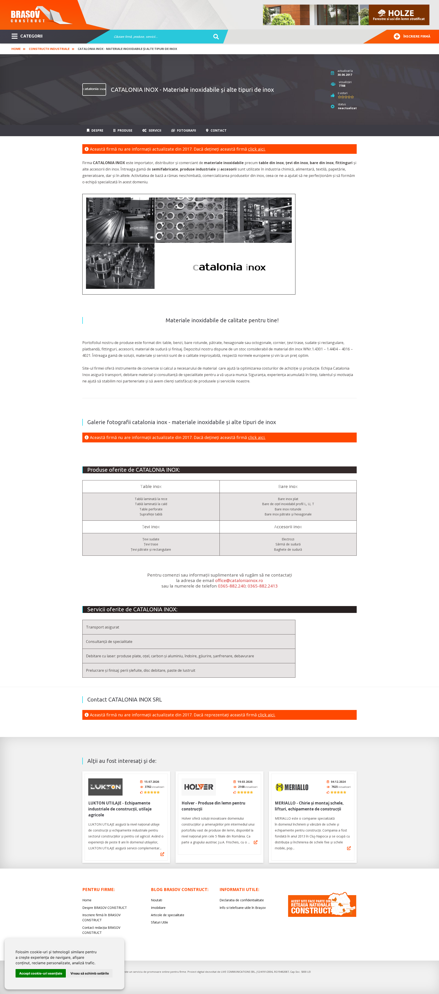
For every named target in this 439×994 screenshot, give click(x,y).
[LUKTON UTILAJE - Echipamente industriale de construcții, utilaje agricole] (105, 787)
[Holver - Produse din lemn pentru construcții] (199, 787)
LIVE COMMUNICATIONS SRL (238, 971)
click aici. (256, 149)
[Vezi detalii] (162, 854)
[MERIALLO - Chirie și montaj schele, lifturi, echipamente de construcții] (292, 787)
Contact (218, 130)
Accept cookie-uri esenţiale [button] (40, 973)
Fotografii (186, 130)
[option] (346, 15)
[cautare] (214, 37)
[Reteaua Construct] (322, 915)
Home (16, 49)
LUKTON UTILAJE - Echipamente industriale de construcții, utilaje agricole (120, 809)
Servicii (154, 130)
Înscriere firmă (416, 36)
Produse (124, 130)
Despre (97, 130)
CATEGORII (31, 36)
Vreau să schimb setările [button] (89, 973)
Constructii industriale (49, 49)
